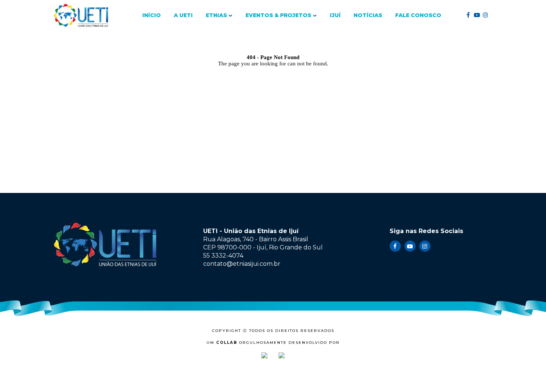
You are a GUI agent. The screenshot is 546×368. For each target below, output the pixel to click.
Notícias (368, 15)
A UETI (183, 15)
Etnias (216, 15)
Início (151, 15)
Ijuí (335, 15)
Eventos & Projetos (278, 15)
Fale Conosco (418, 15)
